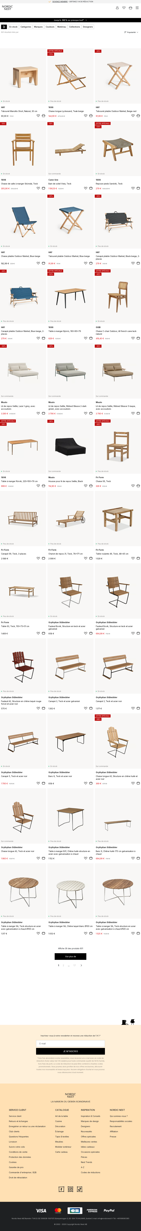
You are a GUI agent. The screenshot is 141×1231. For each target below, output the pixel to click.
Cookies (13, 1162)
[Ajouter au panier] (43, 115)
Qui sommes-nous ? (119, 1116)
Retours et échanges (18, 1121)
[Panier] (130, 7)
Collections (74, 27)
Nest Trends (86, 1162)
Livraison (13, 1142)
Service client (15, 1116)
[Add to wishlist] (38, 115)
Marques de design (90, 1121)
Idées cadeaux (88, 1147)
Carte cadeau (61, 1152)
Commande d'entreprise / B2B (22, 1172)
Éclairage (59, 1131)
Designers (88, 27)
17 (74, 965)
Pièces (84, 1157)
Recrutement (115, 1126)
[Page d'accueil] (7, 8)
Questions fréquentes (19, 1136)
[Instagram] (70, 1189)
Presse (113, 1136)
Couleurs (50, 27)
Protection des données (20, 1157)
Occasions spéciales (90, 1152)
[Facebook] (61, 1189)
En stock (13, 27)
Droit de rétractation (18, 1177)
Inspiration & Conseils (90, 1116)
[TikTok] (79, 1189)
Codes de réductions (90, 1172)
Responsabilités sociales (121, 1121)
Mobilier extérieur (63, 1147)
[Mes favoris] (124, 7)
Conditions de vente (18, 1152)
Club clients (14, 1131)
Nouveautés (86, 1131)
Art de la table (61, 1116)
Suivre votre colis (17, 1147)
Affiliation (114, 1131)
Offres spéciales (88, 1136)
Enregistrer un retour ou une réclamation (27, 1126)
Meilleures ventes (89, 1142)
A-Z (82, 1167)
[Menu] (137, 7)
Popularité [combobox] (131, 32)
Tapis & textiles (62, 1136)
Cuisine (58, 1121)
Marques (38, 27)
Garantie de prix (16, 1167)
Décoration (60, 1126)
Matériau (61, 27)
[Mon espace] (117, 7)
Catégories (26, 27)
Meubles (59, 1142)
